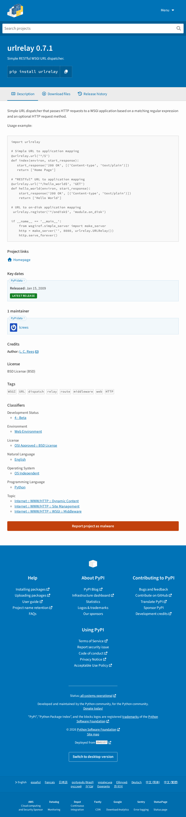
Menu (165, 10)
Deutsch (137, 782)
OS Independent (27, 473)
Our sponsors (93, 613)
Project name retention (30, 607)
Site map (93, 734)
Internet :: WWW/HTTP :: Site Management (47, 506)
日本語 (63, 782)
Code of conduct (91, 653)
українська (105, 782)
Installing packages (31, 589)
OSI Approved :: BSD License (36, 445)
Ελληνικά (121, 782)
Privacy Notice (91, 659)
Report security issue (93, 647)
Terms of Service (91, 641)
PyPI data (17, 281)
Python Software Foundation (96, 729)
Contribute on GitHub (151, 595)
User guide (30, 601)
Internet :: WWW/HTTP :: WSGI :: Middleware (48, 511)
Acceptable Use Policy (91, 665)
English (20, 459)
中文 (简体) (153, 782)
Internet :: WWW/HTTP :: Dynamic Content (47, 501)
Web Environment (28, 431)
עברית (89, 786)
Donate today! (93, 708)
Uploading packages (30, 595)
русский (76, 786)
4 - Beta (20, 417)
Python (20, 487)
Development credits (152, 613)
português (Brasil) (83, 782)
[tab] (22, 94)
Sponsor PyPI (154, 607)
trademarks (130, 716)
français (50, 782)
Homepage (22, 259)
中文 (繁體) (171, 782)
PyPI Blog (91, 589)
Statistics (93, 601)
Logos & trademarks (93, 607)
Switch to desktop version (93, 756)
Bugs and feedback (153, 589)
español (36, 782)
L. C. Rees (26, 351)
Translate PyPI (152, 601)
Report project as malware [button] (93, 526)
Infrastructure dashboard (91, 595)
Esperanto (103, 786)
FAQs (32, 613)
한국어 (118, 786)
